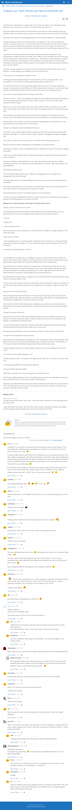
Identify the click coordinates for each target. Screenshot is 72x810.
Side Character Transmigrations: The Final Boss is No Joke (24, 6)
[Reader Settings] (67, 19)
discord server (57, 440)
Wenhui (17, 420)
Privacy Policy (30, 806)
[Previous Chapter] (31, 16)
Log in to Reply (11, 475)
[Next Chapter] (42, 16)
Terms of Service (40, 806)
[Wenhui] (8, 426)
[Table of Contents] (63, 19)
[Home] (3, 6)
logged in (15, 438)
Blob (14, 2)
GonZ (9, 606)
